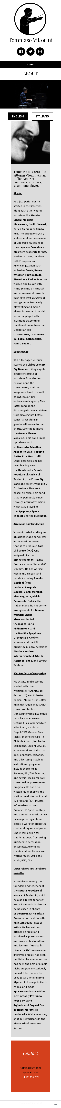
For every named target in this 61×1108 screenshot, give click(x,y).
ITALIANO (42, 116)
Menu (36, 64)
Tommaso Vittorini (31, 39)
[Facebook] (21, 51)
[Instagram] (40, 51)
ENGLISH (18, 116)
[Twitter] (30, 51)
